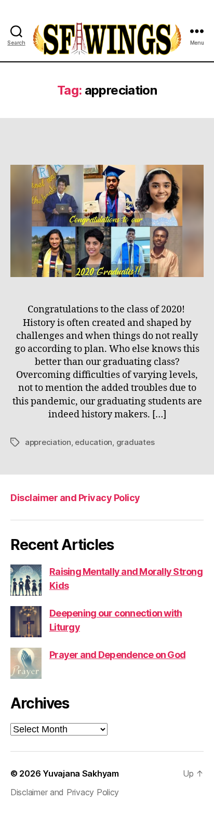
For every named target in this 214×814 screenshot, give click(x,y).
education (93, 442)
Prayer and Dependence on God (117, 654)
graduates (135, 442)
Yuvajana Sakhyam (81, 773)
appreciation (48, 442)
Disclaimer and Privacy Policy (75, 497)
